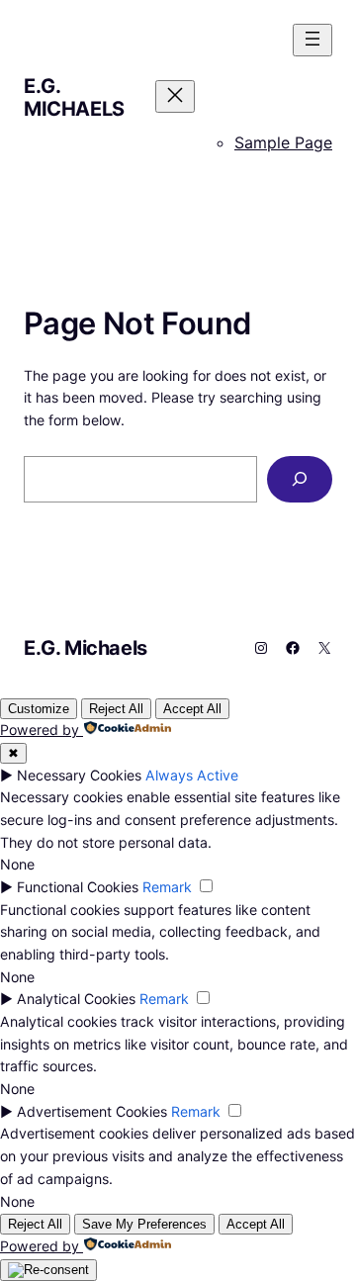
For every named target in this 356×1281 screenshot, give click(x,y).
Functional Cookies (77, 886)
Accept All (192, 708)
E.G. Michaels (74, 97)
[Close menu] (175, 96)
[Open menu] (312, 40)
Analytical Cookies (76, 998)
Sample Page (283, 142)
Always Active (191, 775)
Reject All (116, 708)
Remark (167, 886)
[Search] (299, 479)
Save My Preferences (144, 1224)
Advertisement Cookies (92, 1111)
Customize (38, 708)
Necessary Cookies (79, 775)
